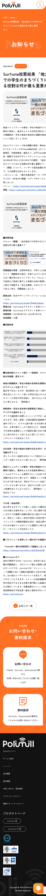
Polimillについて (9, 751)
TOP (5, 17)
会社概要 (6, 773)
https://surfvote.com (13, 593)
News (12, 17)
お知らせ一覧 (26, 605)
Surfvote (10, 821)
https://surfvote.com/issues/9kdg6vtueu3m (23, 302)
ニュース (6, 766)
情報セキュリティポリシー (14, 803)
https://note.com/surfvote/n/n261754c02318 (23, 550)
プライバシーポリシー (12, 796)
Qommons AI (13, 829)
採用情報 (6, 781)
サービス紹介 (8, 758)
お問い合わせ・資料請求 (13, 788)
